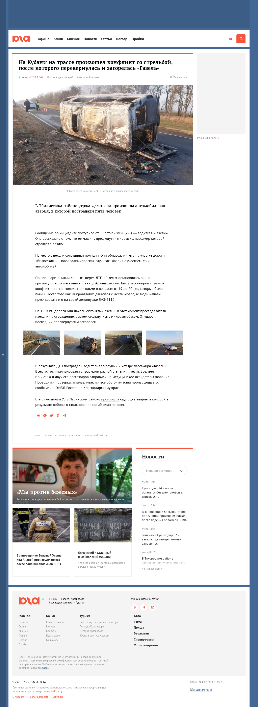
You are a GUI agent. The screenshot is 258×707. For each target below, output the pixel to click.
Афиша (43, 38)
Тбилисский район (95, 435)
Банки (58, 38)
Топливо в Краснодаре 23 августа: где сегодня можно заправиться (161, 539)
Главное (24, 616)
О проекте (18, 697)
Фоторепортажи (146, 645)
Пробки (138, 38)
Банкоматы (52, 640)
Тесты (138, 622)
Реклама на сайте (207, 138)
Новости (90, 38)
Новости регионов (159, 471)
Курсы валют (53, 635)
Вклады (50, 626)
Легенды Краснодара (92, 626)
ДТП (37, 435)
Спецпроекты (144, 639)
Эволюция (141, 633)
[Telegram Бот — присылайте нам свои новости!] (152, 607)
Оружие (47, 435)
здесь (45, 668)
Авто (137, 616)
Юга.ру (53, 599)
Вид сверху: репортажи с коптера (99, 622)
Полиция (60, 435)
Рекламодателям (38, 697)
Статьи (106, 38)
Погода (122, 38)
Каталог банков (54, 622)
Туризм (85, 616)
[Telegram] (143, 607)
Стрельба (75, 435)
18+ (231, 39)
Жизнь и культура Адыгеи (94, 635)
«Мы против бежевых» (47, 492)
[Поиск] (241, 38)
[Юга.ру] (21, 38)
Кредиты (51, 631)
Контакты (57, 697)
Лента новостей (151, 568)
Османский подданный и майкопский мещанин (95, 554)
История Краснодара (91, 631)
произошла (110, 399)
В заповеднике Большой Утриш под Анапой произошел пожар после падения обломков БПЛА (164, 516)
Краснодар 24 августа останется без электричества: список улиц (162, 492)
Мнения (73, 38)
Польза (139, 627)
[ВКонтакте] (134, 607)
